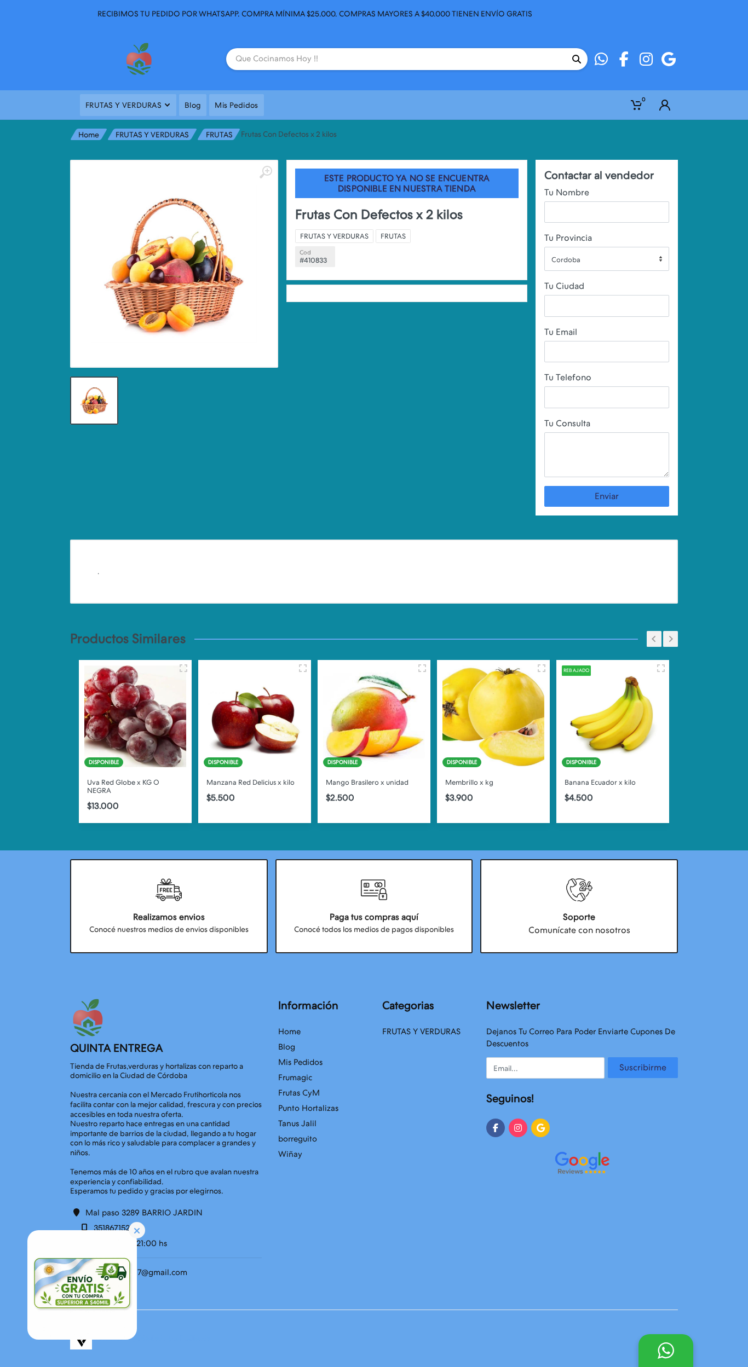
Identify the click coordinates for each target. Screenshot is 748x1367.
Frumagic (295, 1077)
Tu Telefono (567, 377)
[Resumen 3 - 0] (183, 668)
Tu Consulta (567, 423)
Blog (286, 1046)
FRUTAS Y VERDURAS (152, 134)
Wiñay (290, 1154)
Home (88, 134)
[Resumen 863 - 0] (661, 668)
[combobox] (606, 259)
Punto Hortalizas (308, 1108)
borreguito (297, 1138)
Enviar (607, 496)
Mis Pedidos (300, 1062)
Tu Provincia (568, 238)
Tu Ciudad (564, 286)
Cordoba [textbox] (565, 260)
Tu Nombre (566, 192)
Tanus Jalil (297, 1123)
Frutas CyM (299, 1092)
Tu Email (560, 332)
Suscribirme (642, 1067)
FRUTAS (219, 134)
